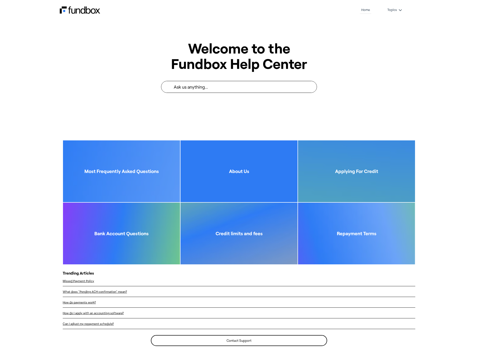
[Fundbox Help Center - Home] (80, 10)
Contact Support (239, 341)
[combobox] (245, 87)
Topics (392, 10)
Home (365, 10)
